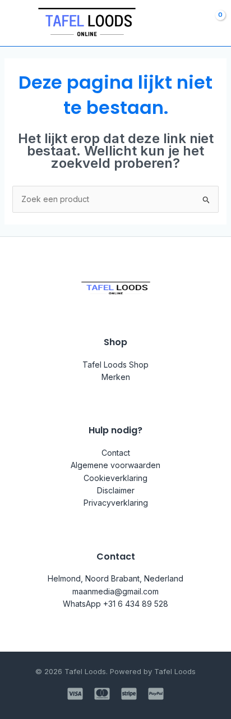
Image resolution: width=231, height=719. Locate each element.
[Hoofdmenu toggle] (15, 23)
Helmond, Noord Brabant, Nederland (115, 578)
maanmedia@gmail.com (115, 591)
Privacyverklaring (116, 502)
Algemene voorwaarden (115, 465)
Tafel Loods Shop (115, 364)
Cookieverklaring (115, 478)
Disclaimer (116, 490)
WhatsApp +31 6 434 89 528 (115, 603)
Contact (115, 452)
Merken (115, 377)
